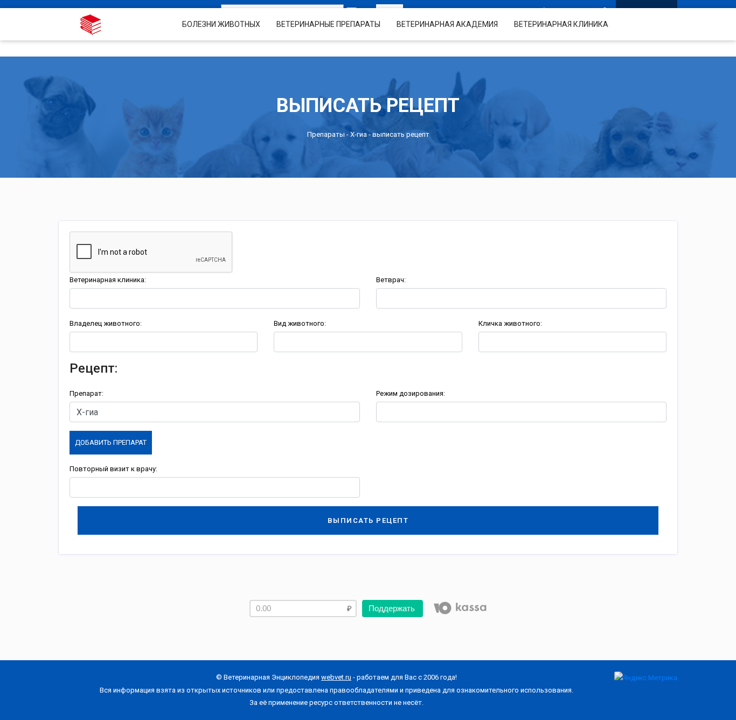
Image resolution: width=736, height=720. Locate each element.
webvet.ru (336, 677)
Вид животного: (300, 323)
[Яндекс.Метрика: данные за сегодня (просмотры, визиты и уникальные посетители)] (645, 678)
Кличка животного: (510, 323)
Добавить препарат (111, 442)
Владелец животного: (106, 323)
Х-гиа (358, 134)
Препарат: (86, 393)
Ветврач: (391, 280)
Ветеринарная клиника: (108, 280)
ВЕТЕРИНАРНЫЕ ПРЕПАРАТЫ (328, 24)
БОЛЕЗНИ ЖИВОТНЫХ (221, 24)
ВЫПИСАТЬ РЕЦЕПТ (368, 520)
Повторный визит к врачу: (113, 469)
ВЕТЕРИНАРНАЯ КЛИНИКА (561, 24)
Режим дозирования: (410, 393)
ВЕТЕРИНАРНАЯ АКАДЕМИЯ (447, 24)
